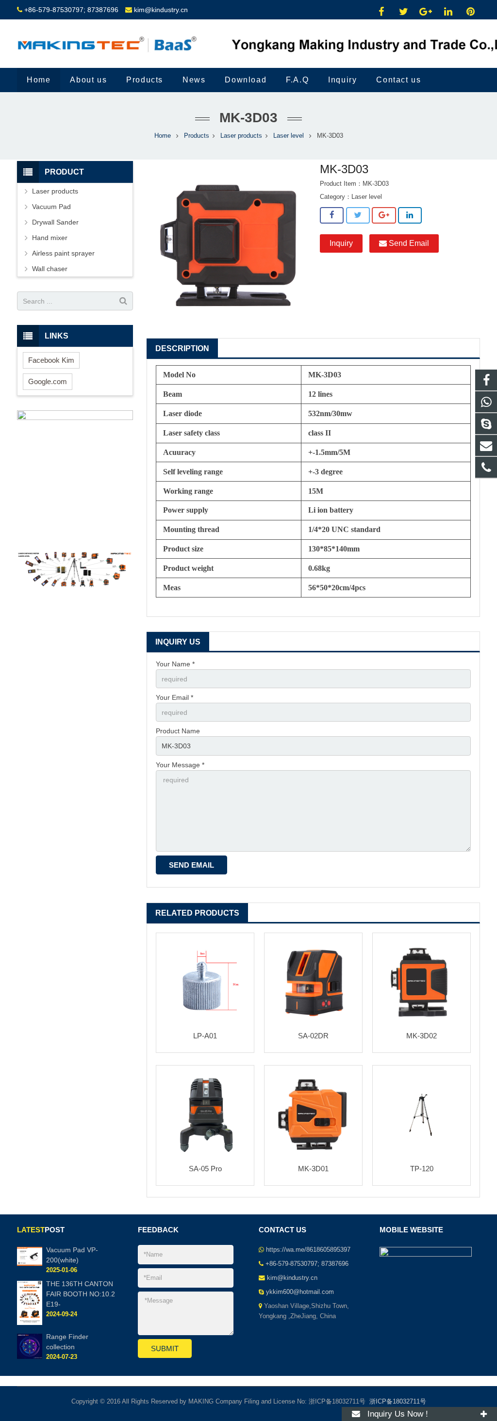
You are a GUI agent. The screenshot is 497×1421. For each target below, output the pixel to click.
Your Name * (175, 664)
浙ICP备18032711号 (397, 1401)
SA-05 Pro (205, 1168)
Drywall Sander (55, 222)
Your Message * (180, 765)
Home (162, 135)
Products (196, 135)
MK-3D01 (313, 1168)
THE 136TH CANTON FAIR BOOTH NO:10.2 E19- (80, 1294)
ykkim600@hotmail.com (300, 1292)
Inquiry (341, 243)
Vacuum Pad (51, 206)
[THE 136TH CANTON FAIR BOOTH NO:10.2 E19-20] (29, 1323)
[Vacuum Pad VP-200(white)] (29, 1263)
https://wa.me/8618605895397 (308, 1249)
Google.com (47, 381)
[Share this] (332, 215)
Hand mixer (49, 238)
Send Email (408, 243)
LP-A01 (205, 1036)
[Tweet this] (358, 215)
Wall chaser (49, 269)
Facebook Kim (51, 360)
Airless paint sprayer (63, 253)
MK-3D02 (421, 1036)
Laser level (288, 135)
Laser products (241, 135)
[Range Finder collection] (29, 1357)
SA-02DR (313, 1036)
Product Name (178, 731)
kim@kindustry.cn (161, 10)
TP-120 (421, 1168)
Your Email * (174, 697)
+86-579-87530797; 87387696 (71, 10)
